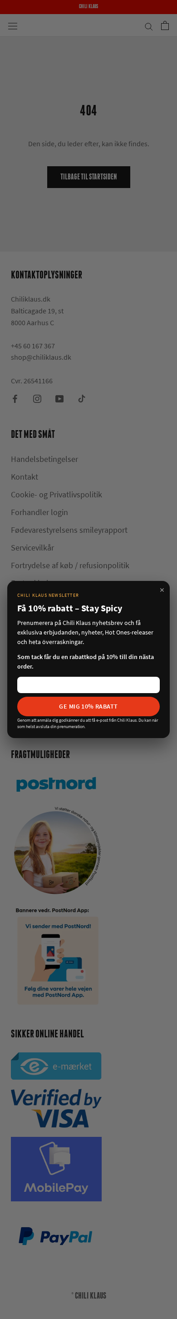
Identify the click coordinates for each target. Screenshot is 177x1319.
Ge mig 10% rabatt (88, 706)
